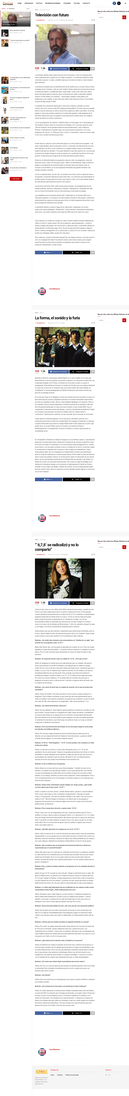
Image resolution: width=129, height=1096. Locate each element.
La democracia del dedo (17, 107)
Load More (16, 178)
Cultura (77, 3)
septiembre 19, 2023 (53, 554)
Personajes (29, 3)
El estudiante (14, 147)
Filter (27, 8)
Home (20, 3)
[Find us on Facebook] (114, 3)
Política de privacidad (72, 1075)
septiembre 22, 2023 (53, 20)
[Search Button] (125, 3)
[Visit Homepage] (8, 3)
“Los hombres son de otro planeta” (20, 127)
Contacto (86, 3)
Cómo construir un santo (17, 137)
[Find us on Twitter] (119, 3)
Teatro (41, 312)
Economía (67, 3)
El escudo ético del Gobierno (18, 168)
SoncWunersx (41, 20)
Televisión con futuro (10, 22)
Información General (53, 3)
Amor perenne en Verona (17, 30)
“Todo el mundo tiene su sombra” (20, 40)
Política (39, 3)
